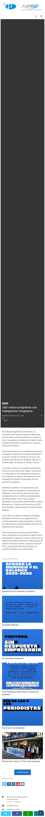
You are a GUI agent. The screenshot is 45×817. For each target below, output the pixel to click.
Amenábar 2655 (12, 799)
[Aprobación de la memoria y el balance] (22, 564)
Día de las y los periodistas (13, 728)
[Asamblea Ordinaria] (22, 597)
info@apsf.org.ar (12, 805)
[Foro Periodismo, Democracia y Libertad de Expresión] (22, 664)
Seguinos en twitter (13, 809)
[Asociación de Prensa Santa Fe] (22, 6)
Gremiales (5, 403)
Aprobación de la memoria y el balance (18, 591)
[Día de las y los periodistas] (22, 700)
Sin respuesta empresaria (13, 658)
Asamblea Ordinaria (10, 625)
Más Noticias (23, 772)
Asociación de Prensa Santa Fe (17, 797)
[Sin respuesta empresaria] (22, 630)
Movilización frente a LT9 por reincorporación (21, 761)
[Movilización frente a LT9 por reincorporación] (22, 734)
